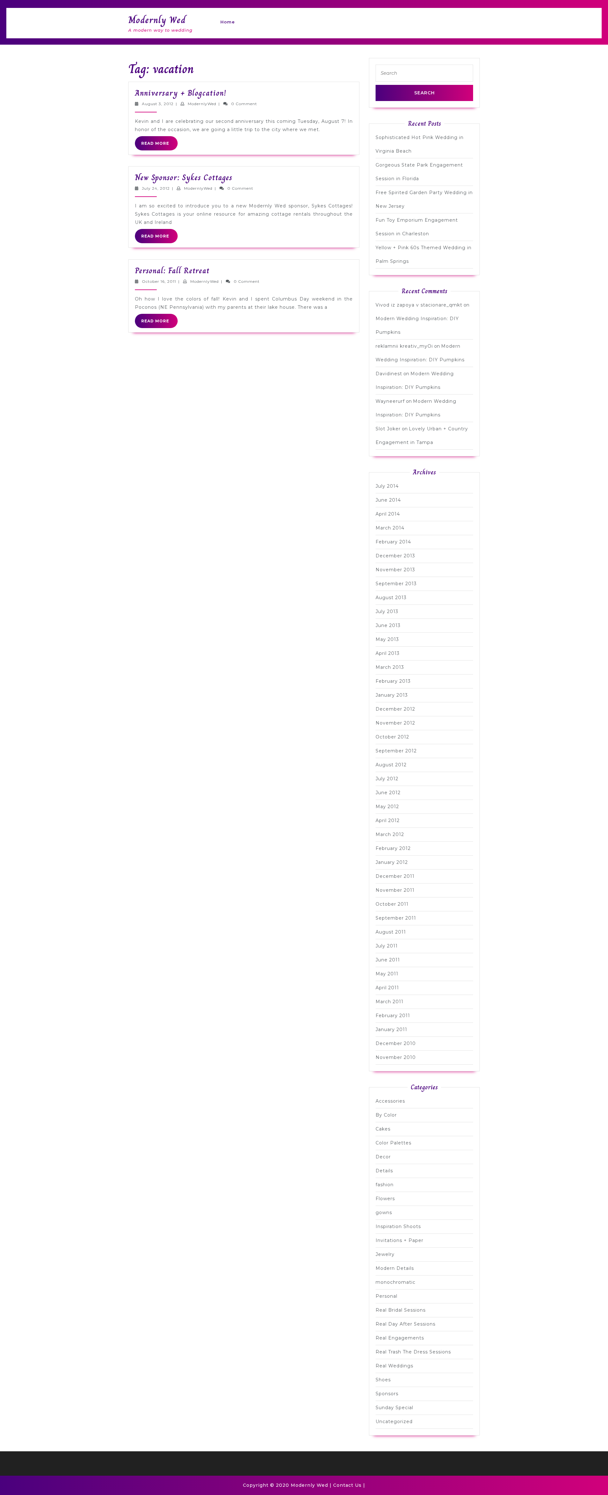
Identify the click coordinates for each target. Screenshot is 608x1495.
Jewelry (385, 1254)
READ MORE (159, 145)
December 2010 (396, 1043)
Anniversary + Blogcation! (180, 93)
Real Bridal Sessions (401, 1310)
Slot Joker (388, 429)
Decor (383, 1157)
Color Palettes (393, 1143)
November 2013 (395, 570)
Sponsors (387, 1394)
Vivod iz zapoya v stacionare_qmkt (419, 305)
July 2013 (387, 611)
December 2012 (395, 709)
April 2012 (388, 820)
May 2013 (387, 639)
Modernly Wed (157, 20)
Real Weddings (394, 1366)
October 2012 (392, 737)
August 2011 (391, 932)
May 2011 (387, 974)
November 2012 (395, 723)
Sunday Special (394, 1407)
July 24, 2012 (156, 188)
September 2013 (396, 583)
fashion (385, 1185)
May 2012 (387, 806)
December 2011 (395, 876)
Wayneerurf (390, 401)
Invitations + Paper (399, 1240)
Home (227, 21)
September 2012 (396, 751)
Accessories (390, 1101)
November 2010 (396, 1057)
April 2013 (388, 653)
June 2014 (388, 500)
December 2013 (395, 556)
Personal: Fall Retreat (172, 270)
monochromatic (395, 1282)
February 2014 (393, 542)
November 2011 (395, 890)
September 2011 (396, 918)
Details (384, 1171)
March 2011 (389, 1001)
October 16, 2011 (159, 281)
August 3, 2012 (158, 103)
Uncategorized (394, 1421)
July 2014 (387, 486)
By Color (386, 1115)
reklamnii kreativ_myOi (404, 346)
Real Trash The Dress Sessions (413, 1352)
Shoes (383, 1380)
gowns (384, 1212)
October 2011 (392, 904)
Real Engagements (400, 1338)
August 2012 (391, 765)
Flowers (385, 1198)
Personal (386, 1296)
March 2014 (390, 528)
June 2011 (388, 960)
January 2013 (392, 695)
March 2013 (390, 667)
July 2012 (387, 779)
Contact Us (347, 1485)
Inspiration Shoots (398, 1226)
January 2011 (391, 1029)
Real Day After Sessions (405, 1324)
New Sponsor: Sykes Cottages (183, 177)
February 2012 (393, 848)
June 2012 (388, 792)
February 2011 (393, 1015)
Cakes (383, 1129)
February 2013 (393, 681)
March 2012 (390, 834)
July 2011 (387, 946)
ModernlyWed (202, 103)
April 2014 (388, 514)
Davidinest (389, 374)
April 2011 (387, 988)
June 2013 (388, 625)
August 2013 (391, 597)
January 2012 (392, 862)
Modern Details (395, 1268)
